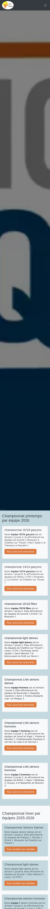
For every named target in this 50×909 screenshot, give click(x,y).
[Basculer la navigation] (45, 5)
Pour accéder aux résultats (21, 849)
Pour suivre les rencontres (20, 551)
